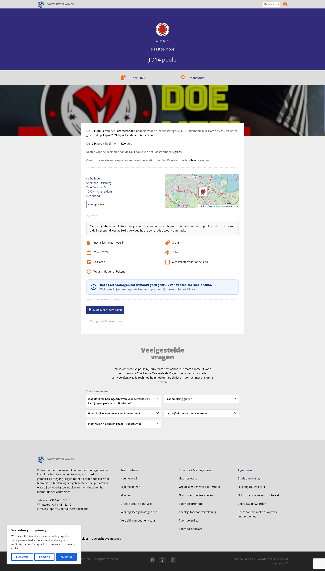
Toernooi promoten (191, 504)
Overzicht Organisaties (106, 538)
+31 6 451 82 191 (60, 500)
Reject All (44, 556)
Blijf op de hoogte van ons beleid (258, 495)
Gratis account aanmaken (137, 504)
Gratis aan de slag (248, 478)
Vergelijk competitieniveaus (138, 520)
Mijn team (127, 495)
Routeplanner (96, 204)
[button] (202, 191)
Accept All (66, 556)
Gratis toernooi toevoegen (196, 495)
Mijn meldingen (130, 487)
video (135, 230)
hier (193, 160)
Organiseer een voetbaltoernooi (199, 487)
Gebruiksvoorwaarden (251, 504)
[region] (44, 544)
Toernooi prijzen (189, 520)
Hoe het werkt (129, 478)
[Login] (284, 4)
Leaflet (202, 206)
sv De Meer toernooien (107, 310)
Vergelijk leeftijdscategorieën (139, 512)
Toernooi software (190, 529)
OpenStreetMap (218, 206)
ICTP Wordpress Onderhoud (269, 559)
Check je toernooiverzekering (197, 512)
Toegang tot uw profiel (251, 487)
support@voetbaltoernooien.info (67, 509)
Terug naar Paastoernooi (106, 321)
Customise (22, 556)
